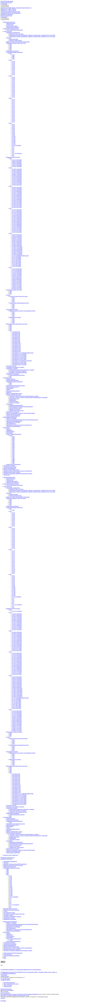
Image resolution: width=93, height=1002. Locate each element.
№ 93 (13, 127)
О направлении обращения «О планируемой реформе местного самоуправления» (21, 969)
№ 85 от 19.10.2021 (17, 282)
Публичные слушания (11, 368)
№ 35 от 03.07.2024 (17, 196)
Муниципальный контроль (13, 390)
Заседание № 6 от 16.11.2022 (19, 359)
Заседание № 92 (16, 333)
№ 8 (13, 156)
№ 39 (13, 91)
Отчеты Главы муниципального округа (19, 303)
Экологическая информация (13, 426)
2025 (10, 45)
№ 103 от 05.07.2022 (17, 250)
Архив (11, 435)
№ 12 (13, 102)
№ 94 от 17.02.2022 (17, 238)
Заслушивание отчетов (12, 309)
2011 (13, 456)
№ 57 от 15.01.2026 (17, 159)
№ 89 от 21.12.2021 (17, 287)
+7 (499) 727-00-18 (5, 980)
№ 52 (13, 72)
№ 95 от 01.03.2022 (17, 240)
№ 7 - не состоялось (17, 153)
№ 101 (13, 137)
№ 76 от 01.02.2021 (17, 270)
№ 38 (13, 90)
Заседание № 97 (16, 339)
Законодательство (10, 23)
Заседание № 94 (16, 335)
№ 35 (13, 86)
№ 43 (13, 96)
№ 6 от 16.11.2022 (16, 262)
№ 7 (13, 154)
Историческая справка (12, 26)
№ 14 (13, 104)
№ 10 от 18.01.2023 (17, 209)
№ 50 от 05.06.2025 (17, 177)
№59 (13, 54)
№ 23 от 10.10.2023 (17, 226)
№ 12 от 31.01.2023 (17, 212)
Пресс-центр (6, 427)
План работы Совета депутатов (14, 289)
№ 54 (13, 73)
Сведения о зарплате (14, 402)
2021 (10, 267)
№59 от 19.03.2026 (16, 162)
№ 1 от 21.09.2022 (16, 145)
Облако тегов (6, 474)
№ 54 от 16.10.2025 (17, 182)
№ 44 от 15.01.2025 (17, 169)
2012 (13, 455)
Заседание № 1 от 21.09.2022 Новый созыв (22, 352)
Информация (12, 400)
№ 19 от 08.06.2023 (17, 221)
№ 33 (13, 83)
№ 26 (13, 120)
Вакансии (8, 392)
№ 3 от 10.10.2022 (16, 258)
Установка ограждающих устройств (15, 367)
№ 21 (13, 114)
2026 (10, 44)
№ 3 (13, 148)
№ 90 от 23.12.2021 (17, 288)
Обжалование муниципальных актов (15, 385)
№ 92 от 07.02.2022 (17, 236)
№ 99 (13, 135)
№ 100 (13, 136)
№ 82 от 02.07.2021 (17, 278)
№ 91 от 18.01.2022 (17, 234)
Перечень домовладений (15, 40)
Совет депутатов (7, 31)
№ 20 (13, 112)
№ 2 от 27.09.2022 (16, 257)
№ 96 (13, 131)
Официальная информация (10, 417)
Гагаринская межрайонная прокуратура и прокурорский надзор (22, 419)
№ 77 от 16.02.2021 (17, 271)
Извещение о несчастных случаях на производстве (19, 425)
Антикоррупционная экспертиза (14, 52)
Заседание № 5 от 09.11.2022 (19, 358)
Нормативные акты (14, 398)
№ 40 (13, 93)
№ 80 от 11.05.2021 (17, 275)
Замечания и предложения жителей (18, 372)
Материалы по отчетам (15, 317)
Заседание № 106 (16, 351)
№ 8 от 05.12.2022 (16, 264)
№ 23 (13, 116)
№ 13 (13, 103)
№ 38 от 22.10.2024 (17, 200)
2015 (13, 451)
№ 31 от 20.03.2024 (17, 191)
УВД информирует (11, 423)
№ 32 (13, 82)
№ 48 (13, 66)
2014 (13, 452)
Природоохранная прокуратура (14, 421)
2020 (13, 444)
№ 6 (13, 152)
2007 (13, 461)
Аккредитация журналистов (13, 414)
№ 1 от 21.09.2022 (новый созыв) (20, 255)
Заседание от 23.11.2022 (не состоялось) (22, 360)
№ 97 (13, 132)
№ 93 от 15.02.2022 (17, 237)
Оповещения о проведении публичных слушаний (21, 369)
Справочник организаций (9, 467)
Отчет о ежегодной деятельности (14, 30)
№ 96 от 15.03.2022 (17, 241)
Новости (8, 429)
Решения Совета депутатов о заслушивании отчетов (22, 310)
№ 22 (13, 115)
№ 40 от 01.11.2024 (17, 203)
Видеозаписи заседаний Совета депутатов (16, 324)
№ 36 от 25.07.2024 (17, 198)
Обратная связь (16, 11)
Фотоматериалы (10, 431)
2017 (13, 448)
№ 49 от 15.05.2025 (17, 175)
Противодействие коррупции (13, 394)
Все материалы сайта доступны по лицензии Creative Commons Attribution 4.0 (20, 994)
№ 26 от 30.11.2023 (17, 230)
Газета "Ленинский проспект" (13, 434)
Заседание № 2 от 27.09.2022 (19, 354)
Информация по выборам (12, 373)
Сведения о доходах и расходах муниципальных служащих (24, 396)
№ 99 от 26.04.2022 (17, 245)
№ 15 (13, 106)
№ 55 (13, 74)
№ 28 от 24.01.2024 (17, 187)
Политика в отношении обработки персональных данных (17, 473)
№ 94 (13, 128)
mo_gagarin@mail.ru (5, 978)
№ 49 (13, 68)
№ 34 (13, 85)
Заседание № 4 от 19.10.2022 (19, 356)
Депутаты (8, 37)
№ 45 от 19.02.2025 (17, 170)
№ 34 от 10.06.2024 (17, 195)
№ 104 (13, 141)
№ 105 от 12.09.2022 (17, 253)
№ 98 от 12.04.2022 (17, 243)
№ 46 (13, 64)
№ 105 (13, 142)
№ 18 (13, 110)
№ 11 (13, 100)
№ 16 (13, 107)
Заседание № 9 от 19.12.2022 (19, 364)
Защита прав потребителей (13, 415)
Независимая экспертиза (12, 51)
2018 (13, 447)
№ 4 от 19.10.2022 (16, 259)
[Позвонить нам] (11, 857)
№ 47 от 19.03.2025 (17, 173)
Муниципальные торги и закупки (11, 472)
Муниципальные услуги (12, 387)
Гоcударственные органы (15, 408)
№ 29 (13, 78)
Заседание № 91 (16, 331)
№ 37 (13, 89)
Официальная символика (12, 27)
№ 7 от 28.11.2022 (16, 263)
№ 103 (13, 140)
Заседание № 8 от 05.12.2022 (19, 363)
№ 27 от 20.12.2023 (17, 232)
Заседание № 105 (16, 350)
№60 (13, 56)
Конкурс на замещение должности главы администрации (20, 413)
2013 (13, 453)
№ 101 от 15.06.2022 (17, 247)
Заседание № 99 (16, 342)
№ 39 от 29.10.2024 (17, 201)
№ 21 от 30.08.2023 (17, 224)
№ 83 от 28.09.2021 (17, 279)
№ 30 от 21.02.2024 (17, 190)
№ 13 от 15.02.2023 (17, 213)
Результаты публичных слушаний (17, 371)
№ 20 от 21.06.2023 (17, 222)
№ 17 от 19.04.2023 (17, 219)
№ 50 (13, 69)
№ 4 (13, 149)
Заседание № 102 (16, 346)
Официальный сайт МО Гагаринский (12, 953)
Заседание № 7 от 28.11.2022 (19, 362)
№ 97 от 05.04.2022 (17, 242)
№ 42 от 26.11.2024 (17, 205)
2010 (13, 457)
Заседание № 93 (16, 334)
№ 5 (13, 150)
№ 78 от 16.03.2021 (17, 272)
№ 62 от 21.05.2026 (17, 165)
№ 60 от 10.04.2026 (17, 163)
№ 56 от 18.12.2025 (17, 184)
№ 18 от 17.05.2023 (17, 220)
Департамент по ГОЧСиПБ (13, 422)
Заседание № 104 (16, 348)
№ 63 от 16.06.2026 (17, 166)
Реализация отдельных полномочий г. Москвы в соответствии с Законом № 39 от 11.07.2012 (32, 35)
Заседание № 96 (16, 338)
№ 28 (13, 77)
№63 (13, 58)
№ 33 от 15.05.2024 (17, 194)
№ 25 (13, 119)
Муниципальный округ (9, 22)
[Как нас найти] (4, 857)
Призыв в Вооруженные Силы (11, 469)
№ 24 (13, 117)
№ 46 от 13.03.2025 (17, 171)
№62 (13, 57)
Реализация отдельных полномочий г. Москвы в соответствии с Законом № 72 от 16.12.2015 (32, 36)
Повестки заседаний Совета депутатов (16, 43)
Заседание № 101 (16, 345)
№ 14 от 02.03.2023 (17, 215)
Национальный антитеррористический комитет (21, 406)
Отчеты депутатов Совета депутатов (18, 296)
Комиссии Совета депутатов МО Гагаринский (17, 41)
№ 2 (13, 146)
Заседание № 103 (16, 347)
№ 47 (13, 65)
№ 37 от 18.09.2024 (17, 199)
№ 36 (13, 87)
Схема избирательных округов (17, 375)
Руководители (9, 24)
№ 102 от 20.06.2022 (17, 249)
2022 (10, 49)
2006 (13, 463)
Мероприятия (9, 388)
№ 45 (13, 62)
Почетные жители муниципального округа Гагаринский (17, 471)
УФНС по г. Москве (11, 418)
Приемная (3, 859)
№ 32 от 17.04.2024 (17, 192)
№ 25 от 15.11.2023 (17, 229)
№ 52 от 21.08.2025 (17, 179)
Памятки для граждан (14, 409)
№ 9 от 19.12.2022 (16, 266)
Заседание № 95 (16, 337)
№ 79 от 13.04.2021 (17, 274)
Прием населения (13, 39)
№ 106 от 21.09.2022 (17, 254)
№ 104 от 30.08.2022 (17, 251)
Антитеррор (9, 404)
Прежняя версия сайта (6, 989)
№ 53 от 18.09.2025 (17, 180)
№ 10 (13, 99)
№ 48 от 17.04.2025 (17, 174)
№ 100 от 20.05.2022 (17, 246)
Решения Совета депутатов (13, 157)
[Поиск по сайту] (9, 859)
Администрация (7, 377)
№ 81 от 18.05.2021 (17, 276)
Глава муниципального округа (11, 28)
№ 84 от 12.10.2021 (17, 280)
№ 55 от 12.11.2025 (17, 183)
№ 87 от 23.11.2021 (17, 284)
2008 (13, 460)
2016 (13, 450)
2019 (13, 446)
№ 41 (13, 94)
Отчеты (8, 295)
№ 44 (13, 61)
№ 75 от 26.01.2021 (17, 268)
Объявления (9, 430)
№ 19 (13, 111)
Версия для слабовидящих (7, 990)
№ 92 (13, 125)
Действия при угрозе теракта (16, 410)
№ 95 (13, 129)
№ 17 (13, 108)
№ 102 (13, 138)
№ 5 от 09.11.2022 (16, 261)
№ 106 (13, 144)
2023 (10, 48)
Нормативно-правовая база (13, 32)
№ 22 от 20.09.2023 (17, 225)
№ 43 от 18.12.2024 (17, 207)
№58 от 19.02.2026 (16, 161)
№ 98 (13, 133)
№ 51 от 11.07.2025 (17, 178)
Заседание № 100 (16, 343)
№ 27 (13, 121)
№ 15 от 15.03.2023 (17, 216)
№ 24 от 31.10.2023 (17, 228)
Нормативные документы (12, 411)
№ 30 (13, 79)
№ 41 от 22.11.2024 (17, 204)
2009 (13, 459)
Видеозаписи (9, 432)
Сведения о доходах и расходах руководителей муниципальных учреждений (28, 397)
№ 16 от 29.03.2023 (17, 217)
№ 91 (13, 124)
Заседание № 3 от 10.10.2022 (19, 355)
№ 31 (13, 81)
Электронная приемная (6, 11)
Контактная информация (9, 468)
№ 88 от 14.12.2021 (17, 285)
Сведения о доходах (11, 366)
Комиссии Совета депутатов (16, 33)
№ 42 (13, 95)
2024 (10, 47)
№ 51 (13, 70)
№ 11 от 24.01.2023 (17, 211)
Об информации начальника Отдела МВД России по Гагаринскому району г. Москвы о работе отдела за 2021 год (29, 972)
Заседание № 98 (16, 341)
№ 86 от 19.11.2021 (17, 283)
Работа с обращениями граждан (14, 393)
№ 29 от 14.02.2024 (17, 188)
